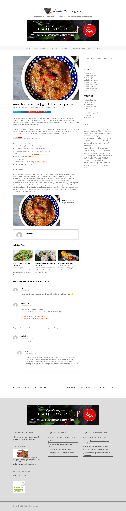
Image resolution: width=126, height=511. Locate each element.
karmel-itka (26, 304)
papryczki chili (30, 156)
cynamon (87, 136)
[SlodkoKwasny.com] (63, 14)
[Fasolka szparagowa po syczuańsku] (23, 255)
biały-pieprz (105, 129)
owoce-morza (100, 151)
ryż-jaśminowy (102, 153)
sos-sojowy (90, 157)
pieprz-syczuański (90, 153)
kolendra (89, 143)
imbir (72, 200)
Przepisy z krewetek (91, 102)
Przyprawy (55, 48)
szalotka (87, 160)
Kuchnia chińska (89, 73)
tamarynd (94, 160)
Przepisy (61, 107)
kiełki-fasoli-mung (98, 141)
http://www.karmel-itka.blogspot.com (33, 316)
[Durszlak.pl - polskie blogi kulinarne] (20, 475)
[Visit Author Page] (19, 235)
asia (26, 351)
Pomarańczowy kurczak (66, 263)
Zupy (85, 111)
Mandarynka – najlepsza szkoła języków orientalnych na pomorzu (27, 460)
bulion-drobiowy (90, 131)
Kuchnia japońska (90, 76)
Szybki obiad (88, 115)
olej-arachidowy (97, 148)
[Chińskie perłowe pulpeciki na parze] (45, 255)
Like (25, 112)
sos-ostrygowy (107, 155)
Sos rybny (103, 158)
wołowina (70, 203)
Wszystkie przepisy (40, 48)
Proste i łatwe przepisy (49, 107)
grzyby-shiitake (89, 139)
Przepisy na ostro (90, 106)
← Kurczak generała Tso (29, 387)
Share (48, 112)
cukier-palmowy (104, 134)
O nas (98, 48)
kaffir (92, 141)
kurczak (106, 143)
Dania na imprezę (90, 100)
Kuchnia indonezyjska (91, 86)
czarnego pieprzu (41, 162)
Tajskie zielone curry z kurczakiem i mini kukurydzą (61, 454)
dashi (91, 136)
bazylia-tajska (96, 128)
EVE (22, 288)
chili (67, 200)
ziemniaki (103, 165)
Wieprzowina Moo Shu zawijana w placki (61, 445)
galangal (96, 136)
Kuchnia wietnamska (91, 80)
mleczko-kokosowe (101, 146)
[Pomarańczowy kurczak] (68, 255)
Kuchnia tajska (89, 78)
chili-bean (107, 131)
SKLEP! (90, 48)
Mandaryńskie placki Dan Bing (60, 449)
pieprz (64, 203)
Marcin (24, 107)
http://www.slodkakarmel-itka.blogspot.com (35, 318)
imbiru (36, 154)
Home (28, 48)
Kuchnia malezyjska (91, 84)
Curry (86, 108)
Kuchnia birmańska (90, 91)
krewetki (98, 144)
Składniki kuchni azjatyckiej (73, 48)
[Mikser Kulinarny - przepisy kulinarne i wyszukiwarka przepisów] (19, 493)
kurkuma (87, 146)
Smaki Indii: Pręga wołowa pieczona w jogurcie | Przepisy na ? (41, 328)
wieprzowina (100, 163)
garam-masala (104, 136)
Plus (32, 112)
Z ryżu (86, 119)
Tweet (18, 112)
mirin (93, 146)
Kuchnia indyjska (35, 107)
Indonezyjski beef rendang (99, 449)
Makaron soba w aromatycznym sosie (63, 441)
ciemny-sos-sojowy (91, 134)
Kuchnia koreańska (90, 88)
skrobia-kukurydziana (93, 155)
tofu (98, 160)
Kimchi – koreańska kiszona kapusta (62, 437)
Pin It (40, 112)
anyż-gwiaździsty (88, 128)
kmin (105, 141)
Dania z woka (88, 104)
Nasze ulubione (89, 117)
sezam (110, 153)
